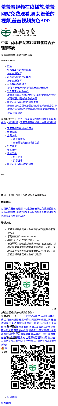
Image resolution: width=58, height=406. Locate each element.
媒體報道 (22, 98)
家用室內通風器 (12, 319)
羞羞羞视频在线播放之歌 (26, 142)
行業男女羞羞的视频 (44, 95)
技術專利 (21, 88)
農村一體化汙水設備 (37, 323)
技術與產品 (32, 88)
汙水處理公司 (43, 319)
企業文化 (49, 105)
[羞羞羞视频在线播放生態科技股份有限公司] (18, 35)
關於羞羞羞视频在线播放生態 (22, 102)
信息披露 (32, 98)
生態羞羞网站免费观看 (19, 70)
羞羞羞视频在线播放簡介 (20, 105)
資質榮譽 (30, 109)
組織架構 (39, 105)
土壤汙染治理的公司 (36, 337)
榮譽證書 (18, 160)
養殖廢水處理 (21, 330)
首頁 (9, 66)
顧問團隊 (43, 88)
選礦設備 (21, 323)
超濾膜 (27, 327)
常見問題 (12, 98)
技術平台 (12, 88)
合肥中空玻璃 (30, 316)
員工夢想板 (19, 139)
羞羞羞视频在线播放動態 (20, 95)
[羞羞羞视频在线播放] (21, 189)
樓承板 (32, 330)
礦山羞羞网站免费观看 (43, 327)
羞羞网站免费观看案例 (19, 77)
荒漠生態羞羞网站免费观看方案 (40, 341)
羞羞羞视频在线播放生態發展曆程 (38, 122)
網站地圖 (6, 403)
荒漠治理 (25, 334)
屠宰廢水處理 (28, 319)
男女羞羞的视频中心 (18, 91)
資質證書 (18, 157)
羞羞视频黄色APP (16, 84)
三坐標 (12, 323)
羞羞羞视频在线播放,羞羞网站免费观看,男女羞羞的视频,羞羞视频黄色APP (28, 13)
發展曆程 (20, 109)
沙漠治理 (41, 330)
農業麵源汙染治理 (40, 334)
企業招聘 (17, 113)
